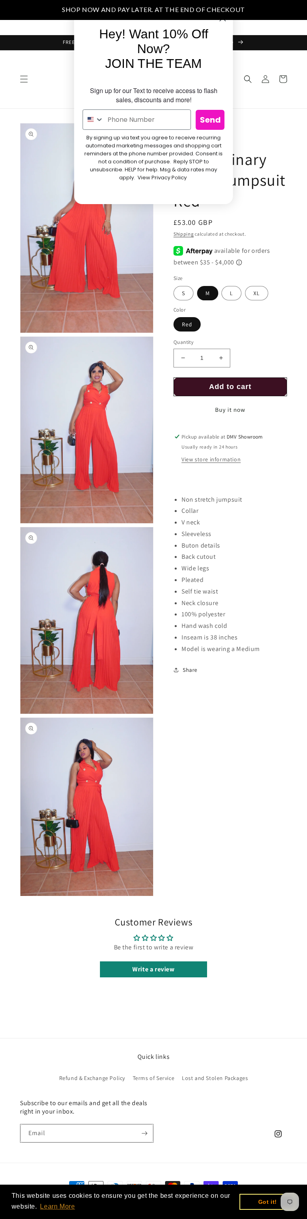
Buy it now (230, 409)
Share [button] (190, 669)
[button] (24, 79)
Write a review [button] (153, 969)
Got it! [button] (267, 1202)
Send (210, 119)
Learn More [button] (57, 1206)
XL (256, 293)
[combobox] (93, 119)
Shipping (183, 234)
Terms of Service (154, 1078)
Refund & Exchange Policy (92, 1078)
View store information (211, 459)
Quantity (183, 342)
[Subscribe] (144, 1133)
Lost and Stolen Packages (215, 1078)
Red (187, 324)
